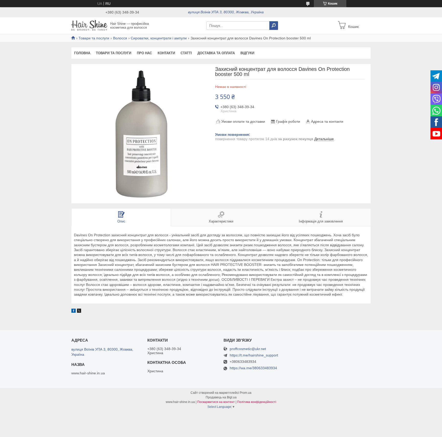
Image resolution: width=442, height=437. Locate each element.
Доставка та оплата (216, 53)
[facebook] (73, 311)
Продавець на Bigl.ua (221, 397)
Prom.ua (245, 393)
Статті (186, 53)
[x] (79, 311)
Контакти (166, 53)
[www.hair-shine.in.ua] (89, 25)
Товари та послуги (94, 38)
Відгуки (247, 53)
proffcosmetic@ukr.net (248, 349)
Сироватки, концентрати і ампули (159, 38)
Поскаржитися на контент (216, 402)
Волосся (120, 38)
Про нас (144, 53)
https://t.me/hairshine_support (254, 355)
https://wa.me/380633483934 (253, 368)
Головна (82, 53)
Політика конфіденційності (256, 402)
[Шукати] (273, 25)
